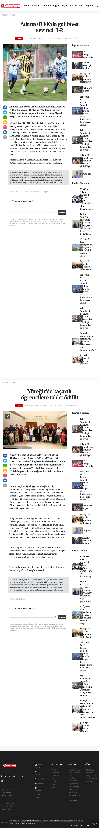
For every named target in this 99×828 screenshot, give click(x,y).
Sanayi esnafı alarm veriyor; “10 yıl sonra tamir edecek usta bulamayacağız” (88, 341)
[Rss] (23, 776)
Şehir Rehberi (74, 795)
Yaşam (65, 5)
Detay (75, 826)
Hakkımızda (6, 790)
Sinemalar (73, 789)
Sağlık (56, 5)
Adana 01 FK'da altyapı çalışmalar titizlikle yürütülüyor (86, 161)
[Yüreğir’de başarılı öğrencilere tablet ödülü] (35, 430)
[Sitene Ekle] (7, 781)
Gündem (35, 5)
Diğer (88, 5)
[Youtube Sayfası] (15, 776)
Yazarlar (40, 779)
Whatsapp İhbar (7, 806)
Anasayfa (6, 15)
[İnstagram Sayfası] (10, 776)
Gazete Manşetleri (73, 799)
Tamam (85, 826)
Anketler (89, 773)
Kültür (73, 5)
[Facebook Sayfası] (2, 776)
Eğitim (14, 382)
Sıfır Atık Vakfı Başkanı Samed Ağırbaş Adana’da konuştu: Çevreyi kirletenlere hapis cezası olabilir (86, 111)
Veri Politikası (6, 795)
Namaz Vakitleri (72, 777)
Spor (81, 5)
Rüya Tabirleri (91, 779)
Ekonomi (46, 5)
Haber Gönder (7, 809)
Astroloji (89, 781)
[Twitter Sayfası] (6, 776)
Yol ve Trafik (74, 773)
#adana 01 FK (15, 192)
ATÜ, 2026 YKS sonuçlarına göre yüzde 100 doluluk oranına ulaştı (86, 247)
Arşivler (41, 783)
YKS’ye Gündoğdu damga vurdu (86, 55)
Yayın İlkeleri (6, 792)
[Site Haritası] (3, 781)
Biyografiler (91, 776)
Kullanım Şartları (8, 803)
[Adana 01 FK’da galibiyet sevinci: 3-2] (35, 72)
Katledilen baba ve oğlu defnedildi (86, 65)
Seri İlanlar (73, 792)
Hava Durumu (74, 770)
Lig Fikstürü (74, 784)
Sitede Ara (90, 770)
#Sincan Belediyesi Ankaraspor (35, 192)
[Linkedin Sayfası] (19, 776)
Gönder (62, 212)
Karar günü (85, 174)
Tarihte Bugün (75, 787)
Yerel (26, 5)
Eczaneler (73, 781)
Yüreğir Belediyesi (48, 486)
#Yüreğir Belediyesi (17, 599)
